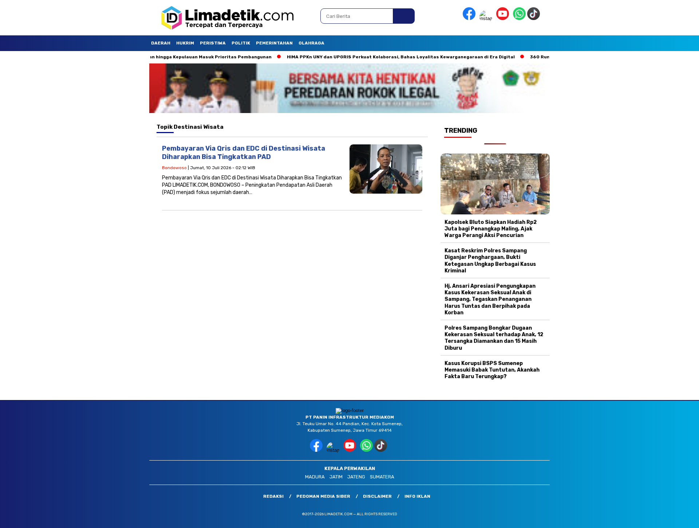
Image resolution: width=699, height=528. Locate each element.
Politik (241, 43)
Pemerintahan (274, 43)
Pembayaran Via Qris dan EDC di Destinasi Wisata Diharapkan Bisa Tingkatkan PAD (243, 152)
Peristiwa (213, 43)
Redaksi (273, 496)
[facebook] (470, 18)
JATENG (356, 477)
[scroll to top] (672, 516)
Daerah (160, 43)
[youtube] (504, 18)
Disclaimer (377, 496)
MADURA (315, 477)
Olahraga (311, 43)
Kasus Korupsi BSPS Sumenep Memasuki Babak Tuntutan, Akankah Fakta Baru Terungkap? (492, 370)
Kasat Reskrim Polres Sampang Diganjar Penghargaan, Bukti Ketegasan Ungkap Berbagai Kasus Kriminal (490, 261)
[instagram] (487, 18)
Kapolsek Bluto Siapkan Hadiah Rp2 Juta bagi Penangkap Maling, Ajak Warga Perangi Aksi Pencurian (491, 228)
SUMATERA (382, 477)
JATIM (336, 477)
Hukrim (185, 43)
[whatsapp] (519, 18)
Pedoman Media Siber (323, 496)
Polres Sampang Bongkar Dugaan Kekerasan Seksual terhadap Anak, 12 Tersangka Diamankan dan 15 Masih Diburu (494, 338)
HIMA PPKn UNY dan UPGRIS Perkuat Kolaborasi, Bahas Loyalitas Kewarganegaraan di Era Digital (377, 56)
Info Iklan (417, 496)
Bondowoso (174, 167)
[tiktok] (534, 18)
